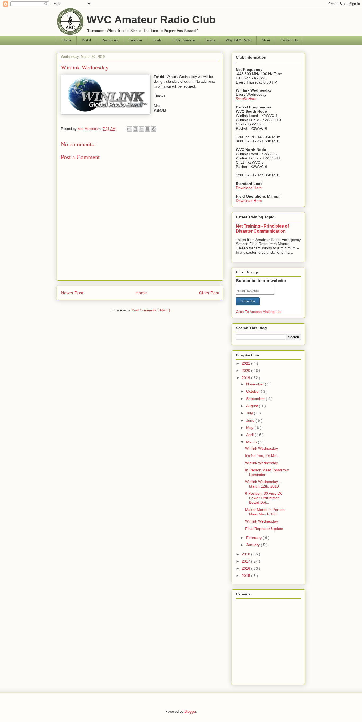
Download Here (249, 188)
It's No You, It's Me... (262, 456)
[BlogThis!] (135, 129)
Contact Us (289, 40)
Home (66, 40)
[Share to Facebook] (147, 129)
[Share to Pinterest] (153, 129)
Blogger (190, 712)
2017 (246, 561)
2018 (246, 554)
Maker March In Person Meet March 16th (265, 511)
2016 (246, 568)
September (256, 399)
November (255, 384)
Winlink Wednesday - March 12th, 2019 (262, 484)
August (252, 406)
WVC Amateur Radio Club (151, 19)
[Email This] (129, 129)
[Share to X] (141, 129)
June (250, 420)
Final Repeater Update (264, 529)
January (253, 545)
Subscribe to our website (261, 281)
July (250, 413)
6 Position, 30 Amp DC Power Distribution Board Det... (264, 497)
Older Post (209, 293)
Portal (86, 40)
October (253, 391)
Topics (210, 40)
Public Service (183, 40)
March (252, 442)
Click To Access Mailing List (258, 312)
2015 (246, 575)
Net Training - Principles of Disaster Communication (262, 228)
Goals (157, 40)
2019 (246, 378)
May (250, 427)
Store (266, 40)
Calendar (135, 40)
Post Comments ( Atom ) (151, 310)
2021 (246, 363)
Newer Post (72, 293)
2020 (246, 370)
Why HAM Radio (238, 40)
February (254, 538)
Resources (109, 40)
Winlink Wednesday (261, 448)
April (250, 435)
